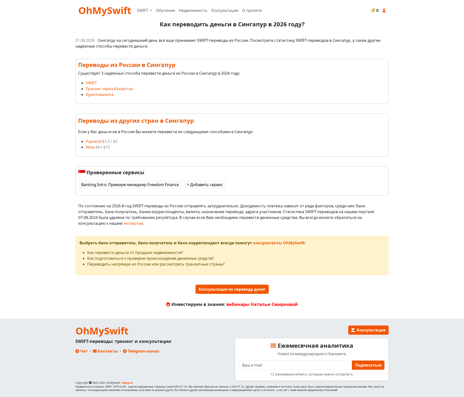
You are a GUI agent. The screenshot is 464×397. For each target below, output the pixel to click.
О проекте (252, 10)
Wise (90, 147)
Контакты (107, 351)
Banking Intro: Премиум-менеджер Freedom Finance (130, 184)
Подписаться (368, 365)
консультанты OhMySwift (278, 242)
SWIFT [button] (143, 10)
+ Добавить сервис (205, 184)
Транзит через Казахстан (109, 88)
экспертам (133, 223)
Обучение (165, 10)
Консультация (370, 330)
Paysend (93, 141)
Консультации (224, 10)
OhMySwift (104, 10)
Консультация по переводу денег (232, 289)
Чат (83, 351)
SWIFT (91, 83)
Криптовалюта (100, 94)
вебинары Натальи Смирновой (262, 304)
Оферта (127, 382)
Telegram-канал (143, 351)
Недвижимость (193, 10)
